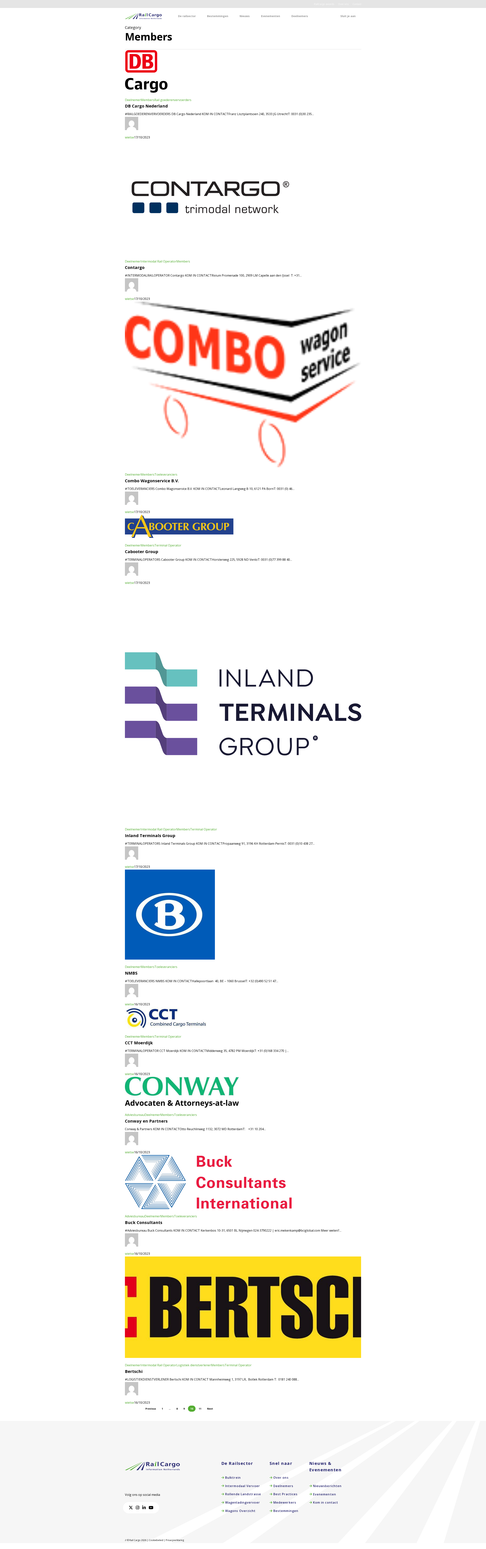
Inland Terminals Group (150, 835)
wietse (129, 137)
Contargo (134, 267)
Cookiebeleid (156, 1540)
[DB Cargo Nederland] (146, 94)
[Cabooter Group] (179, 540)
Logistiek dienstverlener (193, 1365)
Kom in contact (325, 1502)
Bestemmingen (285, 1511)
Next (210, 1408)
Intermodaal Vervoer (242, 1486)
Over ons (343, 4)
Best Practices (285, 1494)
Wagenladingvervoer (242, 1502)
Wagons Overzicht (240, 1511)
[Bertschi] (243, 1360)
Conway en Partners (146, 1121)
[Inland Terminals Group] (243, 824)
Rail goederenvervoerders (172, 100)
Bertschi (134, 1371)
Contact (357, 4)
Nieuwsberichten (327, 1486)
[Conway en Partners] (182, 1109)
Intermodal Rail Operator (158, 261)
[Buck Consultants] (208, 1211)
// (125, 1540)
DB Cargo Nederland (146, 106)
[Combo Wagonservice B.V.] (243, 469)
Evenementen (324, 1494)
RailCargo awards (324, 4)
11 (200, 1408)
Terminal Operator (167, 545)
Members (147, 100)
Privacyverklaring (175, 1540)
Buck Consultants (143, 1222)
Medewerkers (284, 1502)
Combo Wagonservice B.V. (152, 480)
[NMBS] (170, 961)
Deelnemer (133, 100)
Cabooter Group (141, 551)
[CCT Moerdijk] (165, 1031)
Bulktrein (232, 1477)
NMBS (131, 973)
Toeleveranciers (165, 474)
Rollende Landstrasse (242, 1494)
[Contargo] (210, 256)
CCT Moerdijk (139, 1042)
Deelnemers (282, 1486)
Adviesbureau (134, 1115)
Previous (150, 1408)
